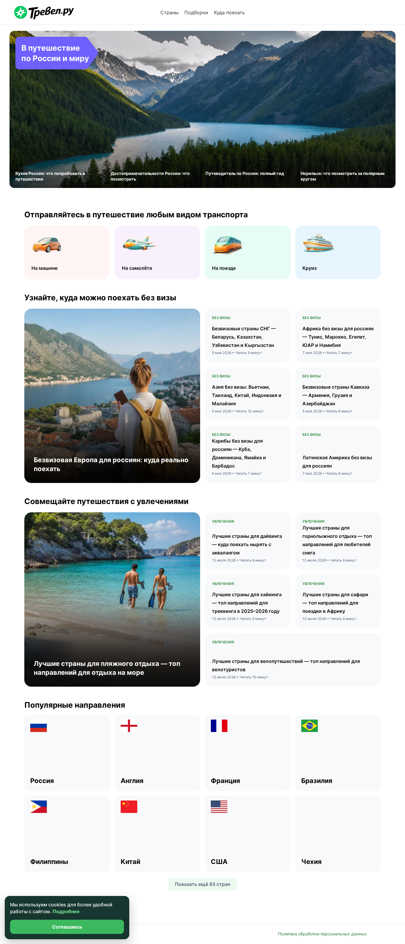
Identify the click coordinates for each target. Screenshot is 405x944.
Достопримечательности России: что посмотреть (150, 176)
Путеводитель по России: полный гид (244, 173)
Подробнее (66, 911)
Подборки (196, 12)
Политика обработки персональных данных (322, 933)
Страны (169, 12)
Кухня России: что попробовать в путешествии (50, 176)
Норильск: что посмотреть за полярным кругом (343, 176)
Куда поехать (229, 12)
